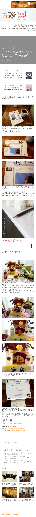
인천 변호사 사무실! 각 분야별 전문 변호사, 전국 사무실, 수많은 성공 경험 (13, 76)
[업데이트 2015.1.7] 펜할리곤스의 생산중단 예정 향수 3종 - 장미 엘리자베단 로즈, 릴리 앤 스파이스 (15, 462)
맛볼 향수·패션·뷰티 (9, 450)
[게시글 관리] (10, 443)
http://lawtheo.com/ (10, 71)
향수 (17, 450)
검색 (29, 3)
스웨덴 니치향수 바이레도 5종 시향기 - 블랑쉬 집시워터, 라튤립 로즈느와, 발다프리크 (14, 458)
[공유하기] (8, 443)
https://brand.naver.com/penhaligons (15, 83)
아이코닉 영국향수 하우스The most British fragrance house (13, 89)
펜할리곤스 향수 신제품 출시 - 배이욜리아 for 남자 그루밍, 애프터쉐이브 (14, 454)
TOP (32, 514)
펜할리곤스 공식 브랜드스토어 (13, 85)
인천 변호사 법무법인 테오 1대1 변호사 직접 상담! (13, 73)
